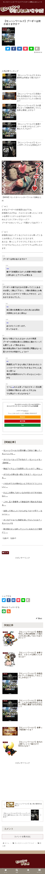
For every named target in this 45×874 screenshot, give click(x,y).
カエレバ (25, 410)
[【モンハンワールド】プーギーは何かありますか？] (19, 49)
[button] (40, 581)
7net (22, 425)
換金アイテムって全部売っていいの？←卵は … (23, 469)
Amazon (22, 417)
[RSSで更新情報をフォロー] (9, 611)
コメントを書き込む (22, 836)
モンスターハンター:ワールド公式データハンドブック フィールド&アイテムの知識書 (24, 405)
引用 (4, 538)
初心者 (6, 552)
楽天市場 (22, 421)
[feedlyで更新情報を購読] (4, 611)
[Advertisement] (22, 60)
